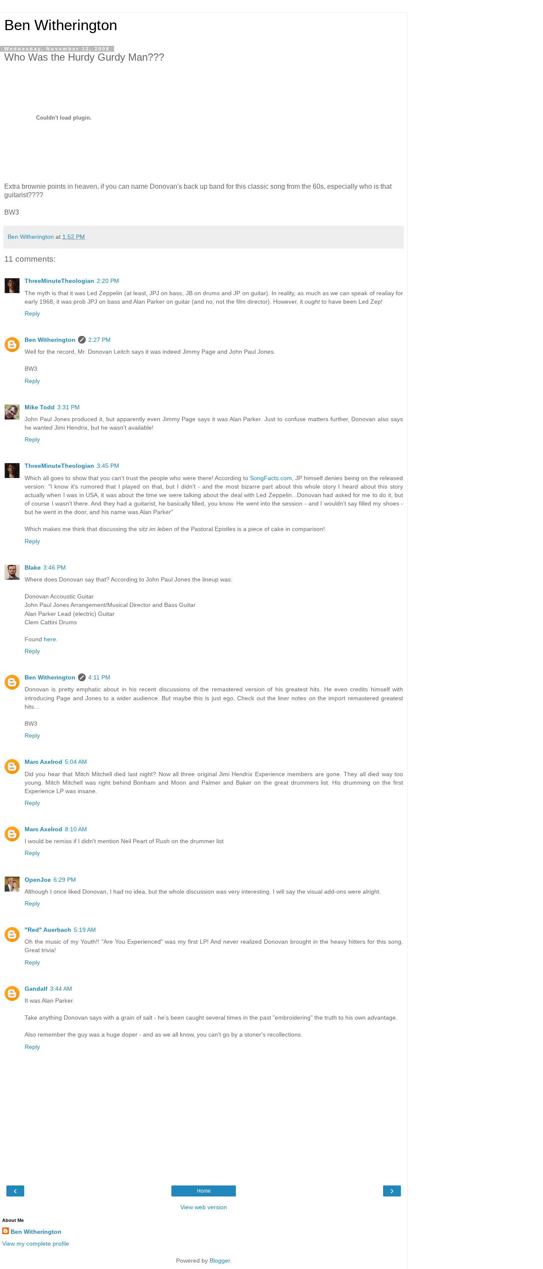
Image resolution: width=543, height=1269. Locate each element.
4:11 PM (99, 677)
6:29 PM (64, 879)
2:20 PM (108, 280)
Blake (33, 567)
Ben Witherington (60, 25)
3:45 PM (108, 465)
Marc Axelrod (43, 761)
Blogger (220, 1260)
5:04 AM (76, 761)
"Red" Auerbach (48, 929)
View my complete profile (35, 1243)
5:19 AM (85, 929)
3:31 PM (68, 407)
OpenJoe (38, 879)
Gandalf (36, 988)
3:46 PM (54, 567)
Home (204, 1191)
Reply (32, 313)
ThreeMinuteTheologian (59, 280)
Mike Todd (40, 407)
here (50, 639)
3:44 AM (61, 988)
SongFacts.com (271, 478)
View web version (203, 1207)
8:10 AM (76, 829)
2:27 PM (99, 339)
